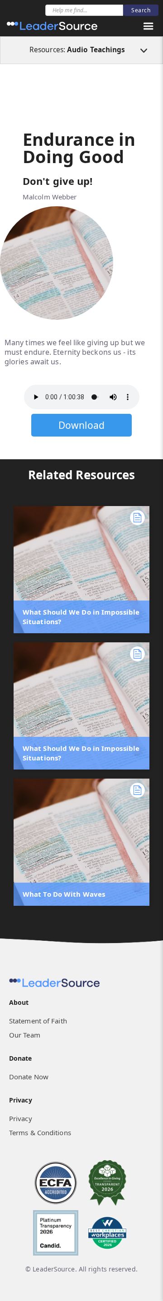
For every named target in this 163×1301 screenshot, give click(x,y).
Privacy (20, 1118)
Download (81, 425)
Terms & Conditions (40, 1132)
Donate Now (28, 1076)
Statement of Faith (38, 1020)
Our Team (24, 1034)
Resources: (77, 50)
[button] (148, 26)
